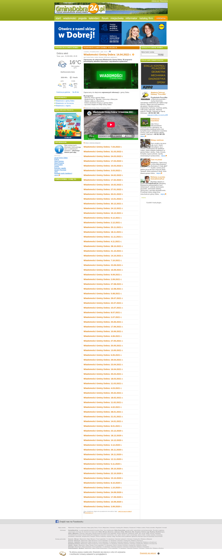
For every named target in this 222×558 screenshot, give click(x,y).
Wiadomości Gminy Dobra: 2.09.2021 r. (103, 279)
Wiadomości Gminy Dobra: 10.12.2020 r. (103, 440)
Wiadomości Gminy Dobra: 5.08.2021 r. (103, 293)
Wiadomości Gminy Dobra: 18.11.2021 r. (103, 232)
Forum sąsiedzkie (101, 539)
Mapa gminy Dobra (92, 527)
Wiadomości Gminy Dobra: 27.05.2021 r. (103, 341)
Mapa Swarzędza (86, 546)
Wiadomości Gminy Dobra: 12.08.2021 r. (103, 289)
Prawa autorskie (150, 527)
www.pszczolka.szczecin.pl (156, 115)
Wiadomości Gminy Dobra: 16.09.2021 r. (103, 270)
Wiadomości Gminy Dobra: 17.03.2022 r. (103, 161)
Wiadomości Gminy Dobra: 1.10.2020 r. (103, 487)
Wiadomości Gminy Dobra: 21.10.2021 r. (103, 251)
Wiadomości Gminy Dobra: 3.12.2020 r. (103, 445)
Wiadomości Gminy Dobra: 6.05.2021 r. (103, 355)
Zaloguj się (155, 1)
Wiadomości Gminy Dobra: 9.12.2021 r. (103, 218)
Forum (100, 527)
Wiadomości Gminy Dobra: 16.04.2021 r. (103, 369)
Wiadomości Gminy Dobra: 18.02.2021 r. (103, 398)
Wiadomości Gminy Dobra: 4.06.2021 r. (103, 336)
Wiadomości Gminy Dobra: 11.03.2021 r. (103, 383)
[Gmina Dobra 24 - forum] (105, 18)
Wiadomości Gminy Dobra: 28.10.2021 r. (103, 246)
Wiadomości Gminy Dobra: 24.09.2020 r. (103, 492)
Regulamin (159, 527)
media (96, 57)
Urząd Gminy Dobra (61, 158)
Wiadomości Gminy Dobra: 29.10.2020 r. (103, 469)
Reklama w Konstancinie (150, 543)
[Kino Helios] (68, 138)
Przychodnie (58, 165)
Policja (56, 159)
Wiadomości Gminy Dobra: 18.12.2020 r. (103, 435)
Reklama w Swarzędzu (143, 546)
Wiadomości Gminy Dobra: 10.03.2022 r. (103, 166)
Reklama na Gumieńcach (150, 542)
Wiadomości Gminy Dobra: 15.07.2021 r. (103, 308)
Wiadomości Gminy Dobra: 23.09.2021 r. (103, 265)
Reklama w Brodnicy (158, 548)
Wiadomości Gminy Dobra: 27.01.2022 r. (103, 189)
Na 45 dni (75, 92)
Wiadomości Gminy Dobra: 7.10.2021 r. (103, 260)
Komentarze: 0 (89, 512)
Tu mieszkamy (110, 539)
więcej (56, 175)
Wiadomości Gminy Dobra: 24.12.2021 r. (103, 208)
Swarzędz (71, 546)
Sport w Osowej (117, 545)
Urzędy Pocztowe (60, 170)
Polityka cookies (141, 527)
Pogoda (78, 527)
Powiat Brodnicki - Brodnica (76, 548)
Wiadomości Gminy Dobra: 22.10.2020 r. (103, 473)
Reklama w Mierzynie (146, 539)
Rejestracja (164, 1)
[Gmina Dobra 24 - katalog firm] (146, 18)
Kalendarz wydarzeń (120, 539)
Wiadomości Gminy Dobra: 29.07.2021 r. (103, 298)
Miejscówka (106, 527)
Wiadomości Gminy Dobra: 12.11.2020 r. (103, 459)
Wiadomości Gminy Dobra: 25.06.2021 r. (103, 322)
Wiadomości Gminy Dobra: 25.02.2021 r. (103, 393)
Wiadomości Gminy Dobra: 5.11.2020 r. (103, 464)
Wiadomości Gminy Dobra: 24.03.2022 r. (103, 156)
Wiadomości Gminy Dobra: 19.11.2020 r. (103, 454)
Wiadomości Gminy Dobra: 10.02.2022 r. (103, 185)
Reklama (126, 527)
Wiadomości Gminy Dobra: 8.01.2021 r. (103, 426)
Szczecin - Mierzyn (73, 539)
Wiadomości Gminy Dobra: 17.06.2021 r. (103, 327)
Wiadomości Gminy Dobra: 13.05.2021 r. (103, 350)
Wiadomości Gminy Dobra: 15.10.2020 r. (103, 478)
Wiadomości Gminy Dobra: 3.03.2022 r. (103, 170)
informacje (107, 57)
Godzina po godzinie (63, 92)
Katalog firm (119, 527)
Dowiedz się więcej (148, 553)
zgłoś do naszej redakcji (125, 511)
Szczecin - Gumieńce (74, 542)
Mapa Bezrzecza (93, 540)
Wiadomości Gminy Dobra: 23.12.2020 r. (103, 431)
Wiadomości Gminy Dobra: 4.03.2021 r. (103, 388)
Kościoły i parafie (60, 168)
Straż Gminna (59, 161)
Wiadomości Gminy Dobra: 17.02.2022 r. (103, 180)
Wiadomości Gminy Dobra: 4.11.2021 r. (103, 241)
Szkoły (56, 166)
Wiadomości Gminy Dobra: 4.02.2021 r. (103, 407)
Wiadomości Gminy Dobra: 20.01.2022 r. (103, 194)
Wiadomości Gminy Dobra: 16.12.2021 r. (103, 213)
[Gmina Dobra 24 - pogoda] (82, 18)
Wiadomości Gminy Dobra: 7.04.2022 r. (103, 147)
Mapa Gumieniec (93, 542)
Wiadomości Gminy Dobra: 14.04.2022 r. (108, 54)
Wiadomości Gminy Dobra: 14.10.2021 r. (103, 256)
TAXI (56, 171)
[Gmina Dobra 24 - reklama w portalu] (161, 18)
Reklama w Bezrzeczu (137, 540)
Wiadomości (71, 527)
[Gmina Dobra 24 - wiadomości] (69, 18)
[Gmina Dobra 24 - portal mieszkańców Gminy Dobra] (111, 13)
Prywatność (133, 527)
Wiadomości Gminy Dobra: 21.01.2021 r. (103, 416)
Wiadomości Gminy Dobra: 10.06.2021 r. (103, 331)
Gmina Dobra (90, 57)
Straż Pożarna (59, 163)
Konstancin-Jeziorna (74, 543)
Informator (112, 527)
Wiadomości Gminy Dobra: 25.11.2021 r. (103, 227)
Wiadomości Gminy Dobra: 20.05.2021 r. (103, 345)
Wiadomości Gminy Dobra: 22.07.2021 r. (103, 303)
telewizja (101, 57)
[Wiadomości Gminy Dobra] (111, 88)
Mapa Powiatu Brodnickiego (99, 548)
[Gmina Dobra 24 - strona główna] (58, 18)
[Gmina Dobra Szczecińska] (117, 18)
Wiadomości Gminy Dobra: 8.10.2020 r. (103, 483)
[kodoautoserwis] (154, 89)
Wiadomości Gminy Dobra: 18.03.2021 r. (103, 379)
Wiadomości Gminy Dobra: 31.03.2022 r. (103, 151)
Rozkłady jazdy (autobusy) (63, 173)
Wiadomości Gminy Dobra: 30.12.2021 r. (103, 203)
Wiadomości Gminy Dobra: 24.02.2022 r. (103, 175)
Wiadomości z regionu (63, 106)
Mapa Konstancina (93, 543)
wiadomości (113, 57)
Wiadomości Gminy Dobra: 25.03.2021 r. (103, 374)
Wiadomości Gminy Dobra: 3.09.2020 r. (103, 506)
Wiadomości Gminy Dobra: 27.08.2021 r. (103, 284)
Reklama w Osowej (141, 545)
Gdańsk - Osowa (73, 545)
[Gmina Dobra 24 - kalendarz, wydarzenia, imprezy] (94, 18)
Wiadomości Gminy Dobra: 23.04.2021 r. (103, 364)
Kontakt (165, 527)
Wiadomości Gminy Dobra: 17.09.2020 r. (103, 497)
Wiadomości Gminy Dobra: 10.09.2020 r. (103, 502)
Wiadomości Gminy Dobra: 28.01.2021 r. (103, 412)
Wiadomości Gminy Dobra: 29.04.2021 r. (103, 360)
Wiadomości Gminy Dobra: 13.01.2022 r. (103, 199)
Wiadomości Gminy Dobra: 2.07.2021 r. (103, 317)
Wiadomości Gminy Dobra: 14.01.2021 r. (103, 421)
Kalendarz (83, 527)
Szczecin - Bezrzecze (74, 540)
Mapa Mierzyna (91, 539)
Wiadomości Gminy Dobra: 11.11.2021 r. (103, 237)
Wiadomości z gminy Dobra (65, 101)
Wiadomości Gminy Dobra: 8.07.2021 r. (103, 312)
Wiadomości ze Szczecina (65, 103)
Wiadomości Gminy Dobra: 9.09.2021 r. (103, 274)
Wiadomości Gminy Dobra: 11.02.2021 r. (103, 402)
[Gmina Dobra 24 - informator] (132, 18)
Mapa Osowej (89, 545)
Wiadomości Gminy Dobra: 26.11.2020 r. (103, 450)
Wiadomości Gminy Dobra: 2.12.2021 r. (103, 222)
